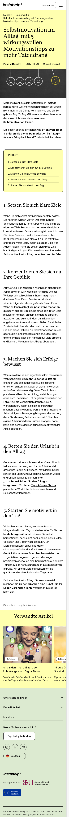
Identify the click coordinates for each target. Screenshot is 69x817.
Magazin (7, 15)
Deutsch (15, 756)
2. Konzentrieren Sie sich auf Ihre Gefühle (30, 167)
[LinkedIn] (15, 747)
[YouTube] (23, 747)
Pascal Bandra (12, 64)
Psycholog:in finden (19, 736)
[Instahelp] (12, 5)
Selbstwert (21, 15)
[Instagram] (6, 747)
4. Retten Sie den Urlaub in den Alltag (27, 179)
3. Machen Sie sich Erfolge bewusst (27, 173)
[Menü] (60, 5)
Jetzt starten (48, 5)
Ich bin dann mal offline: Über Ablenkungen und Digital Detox (21, 669)
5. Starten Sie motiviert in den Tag (26, 185)
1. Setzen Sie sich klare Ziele (23, 162)
